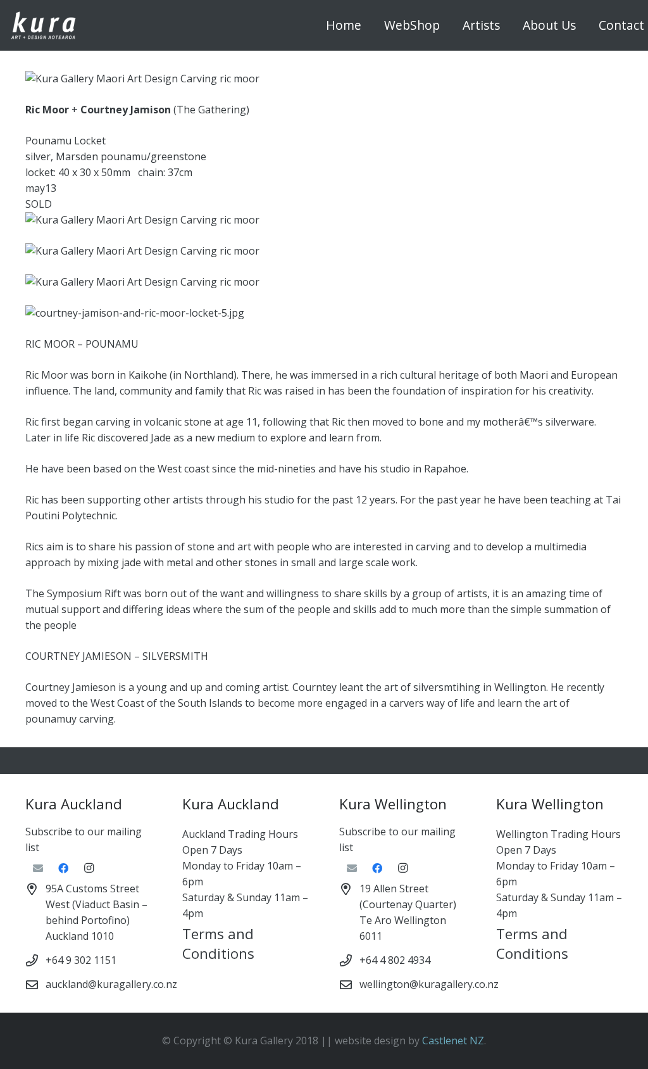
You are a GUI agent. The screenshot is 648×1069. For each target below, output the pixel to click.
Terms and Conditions (218, 943)
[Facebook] (63, 868)
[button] (447, 25)
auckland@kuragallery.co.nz (111, 984)
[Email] (38, 868)
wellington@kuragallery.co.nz (429, 984)
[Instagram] (88, 868)
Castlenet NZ (453, 1040)
